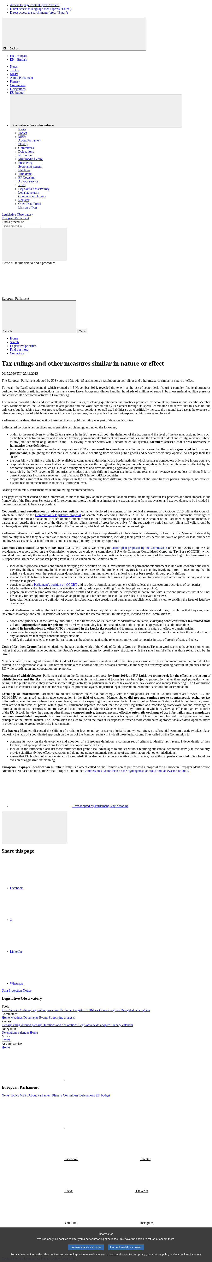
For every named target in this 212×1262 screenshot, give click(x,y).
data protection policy (132, 1254)
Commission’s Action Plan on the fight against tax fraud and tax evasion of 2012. (136, 771)
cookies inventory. (191, 1254)
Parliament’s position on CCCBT (55, 584)
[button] (64, 1079)
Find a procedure (13, 222)
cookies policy (160, 1254)
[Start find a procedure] (34, 244)
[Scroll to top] (34, 827)
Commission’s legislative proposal (58, 515)
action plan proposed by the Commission (139, 547)
